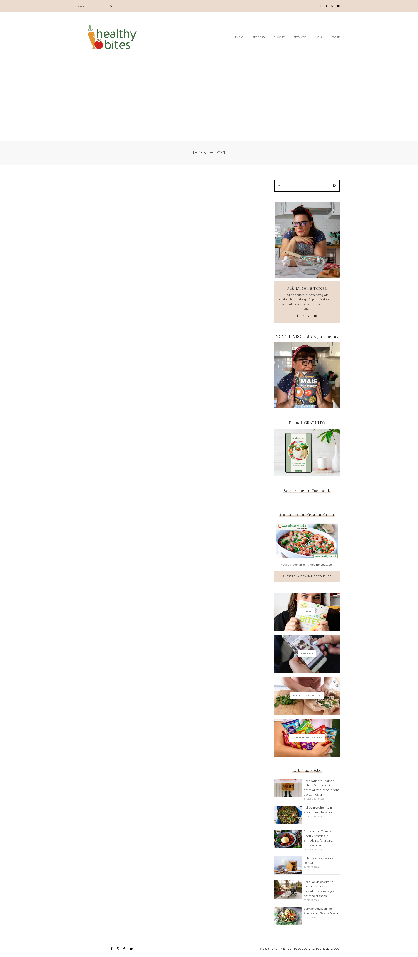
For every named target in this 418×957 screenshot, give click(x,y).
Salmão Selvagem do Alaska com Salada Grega (321, 911)
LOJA (318, 37)
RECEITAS (259, 37)
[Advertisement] (209, 94)
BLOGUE (279, 37)
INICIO (239, 37)
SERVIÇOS (300, 37)
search (82, 6)
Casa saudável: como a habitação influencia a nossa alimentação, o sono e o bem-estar (322, 787)
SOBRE (336, 37)
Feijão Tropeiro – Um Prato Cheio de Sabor (318, 810)
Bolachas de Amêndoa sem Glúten (319, 860)
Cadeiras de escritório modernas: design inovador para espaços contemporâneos (319, 889)
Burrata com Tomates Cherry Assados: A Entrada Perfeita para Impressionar (318, 838)
